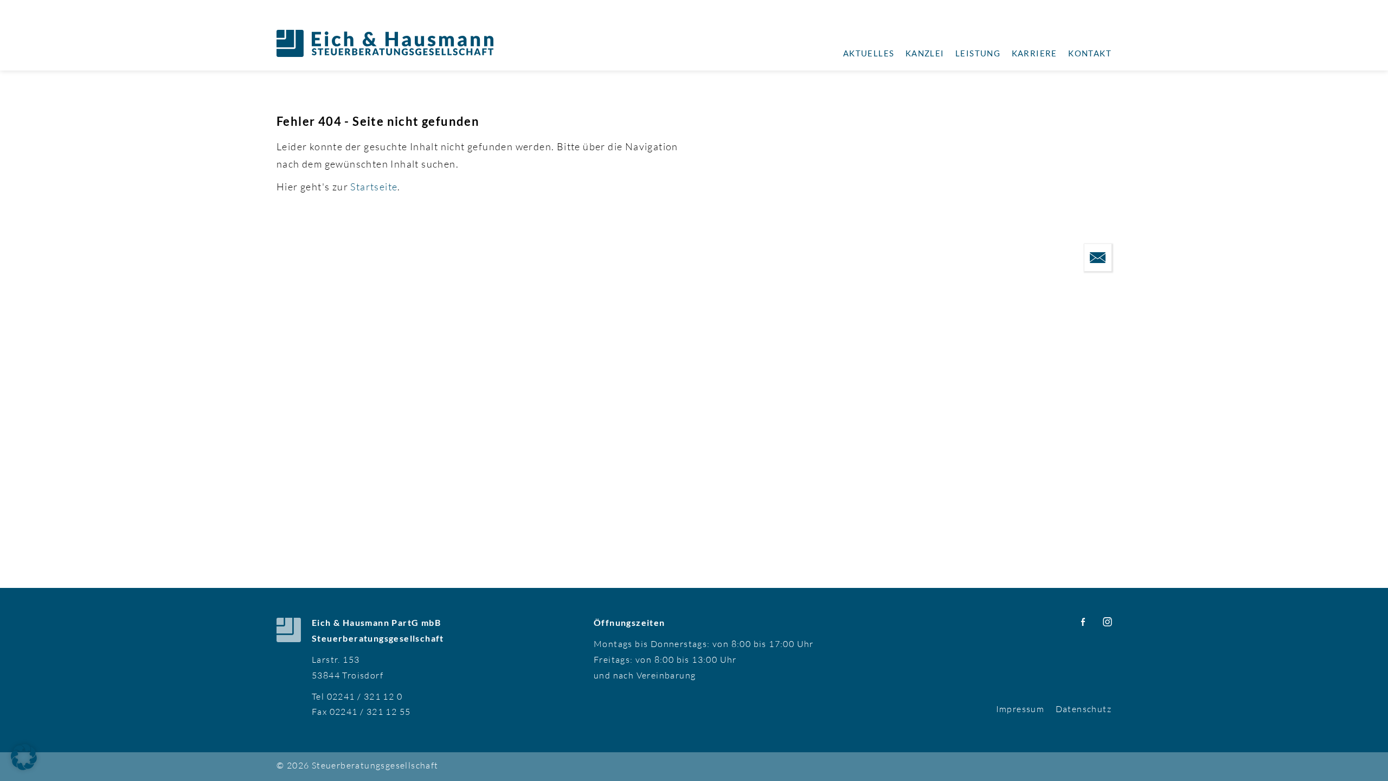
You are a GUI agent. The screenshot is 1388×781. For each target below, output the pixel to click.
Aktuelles (869, 53)
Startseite (373, 187)
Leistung (977, 53)
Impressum (1020, 708)
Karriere (1034, 53)
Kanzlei (924, 53)
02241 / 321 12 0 (364, 696)
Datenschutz (1083, 708)
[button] (24, 757)
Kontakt (1089, 53)
